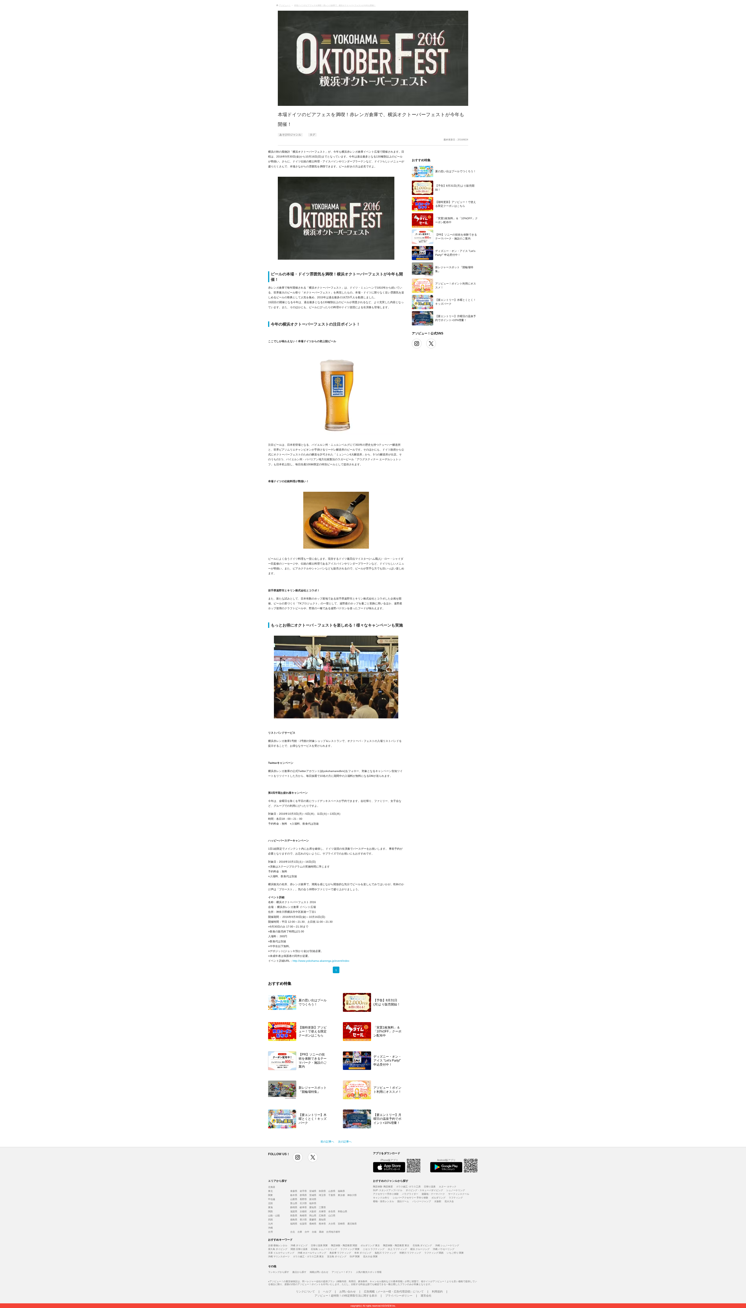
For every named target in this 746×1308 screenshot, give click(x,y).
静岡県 (293, 1207)
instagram (297, 1157)
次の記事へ (345, 1141)
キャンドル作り (381, 1197)
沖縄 (270, 1227)
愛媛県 (312, 1219)
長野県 (303, 1199)
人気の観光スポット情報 (369, 1271)
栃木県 (293, 1195)
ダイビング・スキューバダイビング (424, 1190)
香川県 (303, 1219)
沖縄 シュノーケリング (447, 1245)
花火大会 (449, 1201)
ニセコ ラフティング (373, 1249)
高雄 (321, 1231)
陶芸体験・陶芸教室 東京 (396, 1245)
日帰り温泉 (430, 1186)
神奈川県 (352, 1195)
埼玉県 (322, 1195)
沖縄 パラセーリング (443, 1249)
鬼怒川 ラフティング (385, 1252)
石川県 (303, 1203)
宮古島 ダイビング (336, 1256)
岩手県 (303, 1190)
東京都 (341, 1195)
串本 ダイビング (362, 1252)
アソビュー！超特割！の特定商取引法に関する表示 (346, 1295)
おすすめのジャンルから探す (390, 1181)
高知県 (322, 1219)
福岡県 (293, 1223)
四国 (270, 1219)
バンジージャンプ (421, 1201)
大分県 (331, 1223)
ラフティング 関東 (350, 1249)
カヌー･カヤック (447, 1186)
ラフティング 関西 (434, 1252)
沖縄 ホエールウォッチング (312, 1252)
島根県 (303, 1215)
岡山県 (312, 1215)
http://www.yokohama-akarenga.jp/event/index (321, 960)
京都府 (303, 1211)
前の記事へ (327, 1141)
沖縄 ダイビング (299, 1245)
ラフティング (456, 1197)
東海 (270, 1207)
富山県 (293, 1203)
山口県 (331, 1215)
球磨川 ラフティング (410, 1252)
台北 (292, 1231)
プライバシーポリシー (398, 1295)
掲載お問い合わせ (319, 1271)
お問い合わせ (347, 1291)
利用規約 (437, 1291)
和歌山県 (342, 1211)
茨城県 (312, 1195)
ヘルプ (327, 1291)
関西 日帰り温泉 (299, 1249)
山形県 (331, 1190)
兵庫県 (322, 1211)
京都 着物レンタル (277, 1245)
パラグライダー (410, 1193)
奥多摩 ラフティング (340, 1252)
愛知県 (312, 1207)
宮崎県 (341, 1223)
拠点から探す (299, 1271)
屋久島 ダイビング (277, 1249)
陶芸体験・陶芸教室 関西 (344, 1245)
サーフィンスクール (458, 1193)
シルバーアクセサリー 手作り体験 (410, 1197)
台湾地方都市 (333, 1231)
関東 (270, 1195)
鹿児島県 (352, 1223)
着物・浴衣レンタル (383, 1201)
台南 (314, 1231)
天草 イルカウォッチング (281, 1252)
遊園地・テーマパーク (433, 1193)
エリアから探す (277, 1181)
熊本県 (322, 1223)
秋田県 (322, 1190)
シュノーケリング (455, 1190)
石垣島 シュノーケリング (324, 1249)
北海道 (271, 1186)
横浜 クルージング (420, 1249)
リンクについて (305, 1291)
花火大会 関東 (370, 1256)
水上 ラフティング (397, 1249)
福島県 (341, 1190)
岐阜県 (303, 1207)
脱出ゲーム (403, 1201)
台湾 (270, 1231)
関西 (270, 1211)
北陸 (270, 1203)
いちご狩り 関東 (455, 1252)
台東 (299, 1231)
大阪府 (312, 1211)
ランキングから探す (278, 1271)
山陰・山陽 (274, 1215)
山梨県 (293, 1199)
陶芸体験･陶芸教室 (383, 1186)
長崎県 (312, 1223)
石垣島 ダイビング (422, 1245)
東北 (270, 1190)
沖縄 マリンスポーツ (279, 1256)
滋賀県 (293, 1211)
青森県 (293, 1190)
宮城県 (312, 1190)
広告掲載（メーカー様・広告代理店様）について (394, 1291)
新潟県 (312, 1199)
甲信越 (271, 1199)
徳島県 (293, 1219)
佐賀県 (303, 1223)
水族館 (437, 1201)
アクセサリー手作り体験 (386, 1193)
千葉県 (331, 1195)
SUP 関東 (355, 1256)
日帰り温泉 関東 (319, 1245)
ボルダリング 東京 (370, 1245)
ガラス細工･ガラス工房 (408, 1186)
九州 (270, 1223)
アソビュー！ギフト (342, 1271)
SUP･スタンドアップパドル (387, 1190)
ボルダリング (438, 1197)
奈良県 (331, 1211)
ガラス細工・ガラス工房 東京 (308, 1256)
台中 (307, 1231)
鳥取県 (293, 1215)
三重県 (322, 1207)
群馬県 (303, 1195)
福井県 (312, 1203)
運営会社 (426, 1295)
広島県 (322, 1215)
